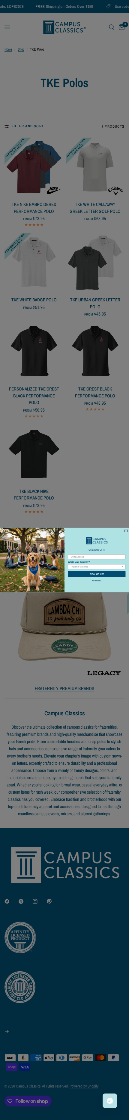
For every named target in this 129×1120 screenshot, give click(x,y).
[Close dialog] (126, 530)
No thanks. (97, 580)
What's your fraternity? (79, 562)
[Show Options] (122, 567)
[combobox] (96, 567)
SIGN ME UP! (97, 574)
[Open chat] (110, 1101)
